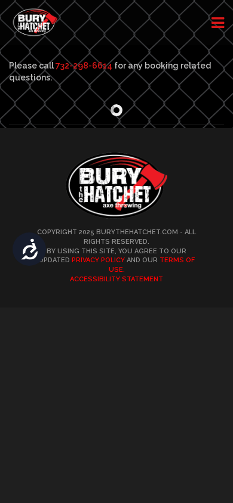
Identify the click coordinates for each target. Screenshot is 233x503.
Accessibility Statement (116, 279)
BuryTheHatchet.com (137, 232)
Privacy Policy (98, 260)
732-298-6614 (84, 65)
